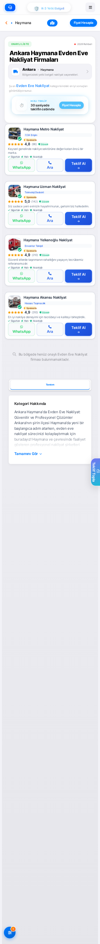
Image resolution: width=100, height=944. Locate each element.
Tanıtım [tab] (50, 384)
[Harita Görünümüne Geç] (52, 22)
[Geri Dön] (6, 22)
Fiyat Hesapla (83, 23)
